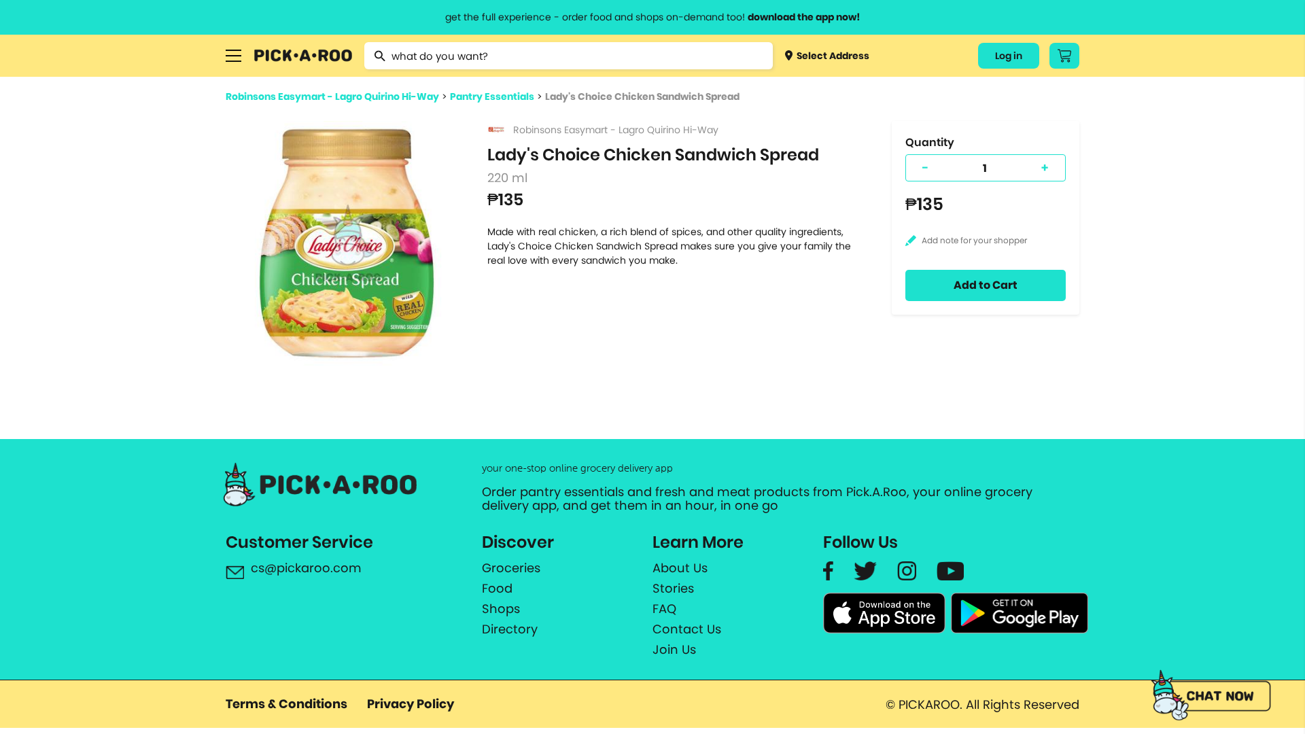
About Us (680, 568)
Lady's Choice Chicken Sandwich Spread (642, 96)
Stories (673, 588)
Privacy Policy (410, 703)
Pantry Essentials (492, 96)
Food (497, 588)
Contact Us (686, 629)
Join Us (674, 650)
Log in (1008, 56)
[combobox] (568, 55)
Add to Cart (985, 285)
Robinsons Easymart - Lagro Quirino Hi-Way (332, 96)
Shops (501, 609)
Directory (510, 629)
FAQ (664, 609)
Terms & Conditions (286, 703)
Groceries (511, 568)
